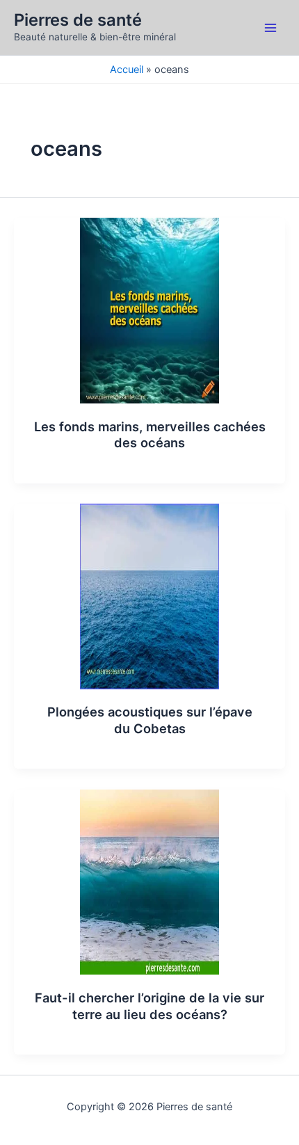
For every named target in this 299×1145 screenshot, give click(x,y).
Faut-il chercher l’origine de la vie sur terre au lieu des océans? (149, 1006)
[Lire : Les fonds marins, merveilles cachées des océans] (149, 309)
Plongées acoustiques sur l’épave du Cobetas (149, 720)
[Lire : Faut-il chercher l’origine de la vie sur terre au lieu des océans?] (149, 881)
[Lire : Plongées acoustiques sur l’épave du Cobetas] (149, 595)
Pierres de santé (78, 20)
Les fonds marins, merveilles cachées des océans (150, 435)
